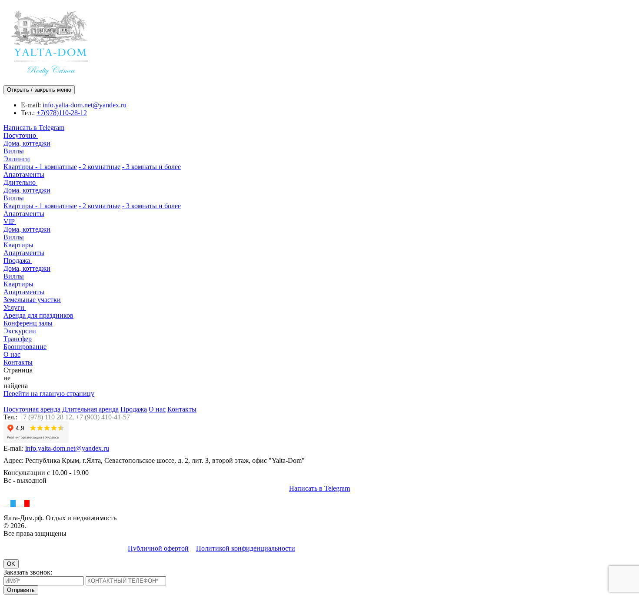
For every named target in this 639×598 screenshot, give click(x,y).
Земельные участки (32, 299)
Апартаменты (23, 174)
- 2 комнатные (99, 166)
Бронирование (25, 346)
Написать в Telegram (33, 127)
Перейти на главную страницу (48, 393)
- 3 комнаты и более (151, 166)
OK (11, 564)
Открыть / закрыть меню (39, 89)
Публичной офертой (158, 548)
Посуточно (20, 135)
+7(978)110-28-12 (62, 112)
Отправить (21, 590)
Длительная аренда (90, 409)
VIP (9, 221)
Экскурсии (19, 331)
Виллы (13, 151)
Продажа (17, 260)
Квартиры (19, 166)
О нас (11, 354)
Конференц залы (28, 323)
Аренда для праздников (38, 315)
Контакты (18, 362)
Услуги (14, 307)
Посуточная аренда (31, 409)
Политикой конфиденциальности (245, 548)
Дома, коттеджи (26, 143)
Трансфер (17, 338)
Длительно (20, 182)
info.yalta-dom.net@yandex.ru (84, 105)
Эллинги (16, 159)
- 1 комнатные (56, 166)
